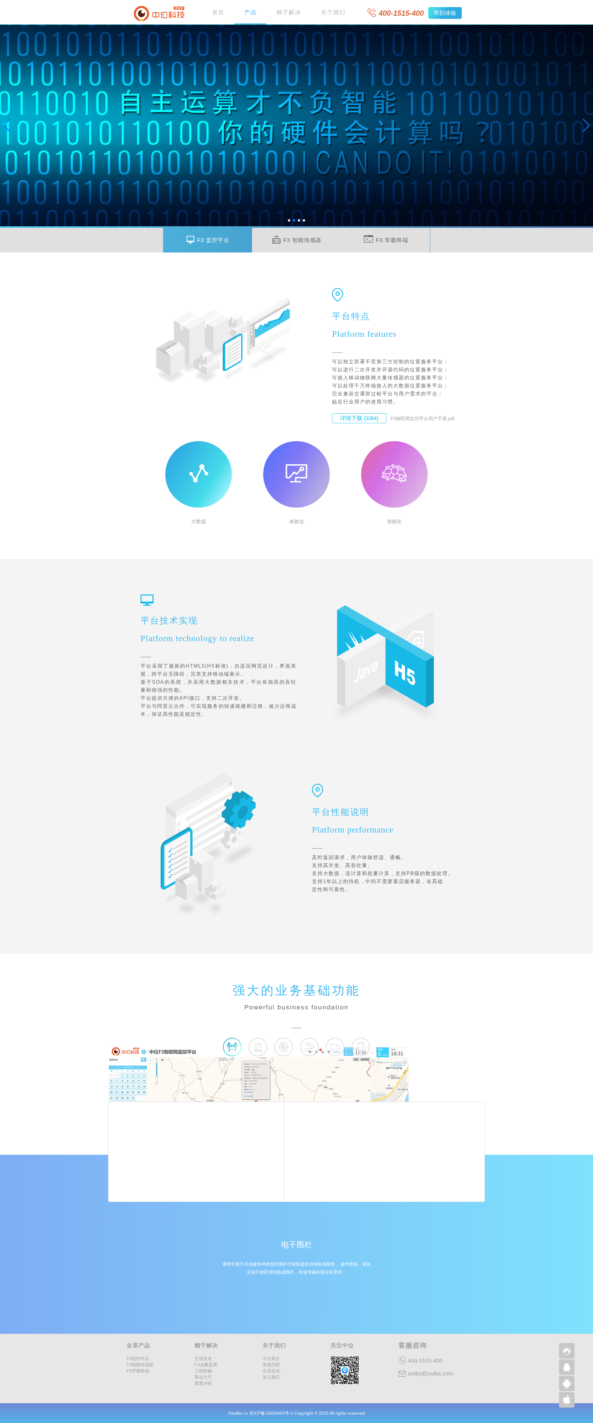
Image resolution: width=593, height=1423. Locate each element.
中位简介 (271, 1358)
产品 (250, 12)
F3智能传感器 (140, 1364)
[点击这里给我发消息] (566, 1367)
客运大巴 (203, 1377)
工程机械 (203, 1370)
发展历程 (271, 1364)
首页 (218, 12)
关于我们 (333, 12)
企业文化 (271, 1370)
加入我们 (271, 1377)
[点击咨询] (566, 1350)
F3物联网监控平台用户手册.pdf (422, 418)
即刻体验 (445, 13)
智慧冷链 (203, 1383)
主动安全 (203, 1358)
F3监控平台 (138, 1358)
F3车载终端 (138, 1370)
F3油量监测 (206, 1364)
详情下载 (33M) (359, 418)
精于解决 (288, 12)
